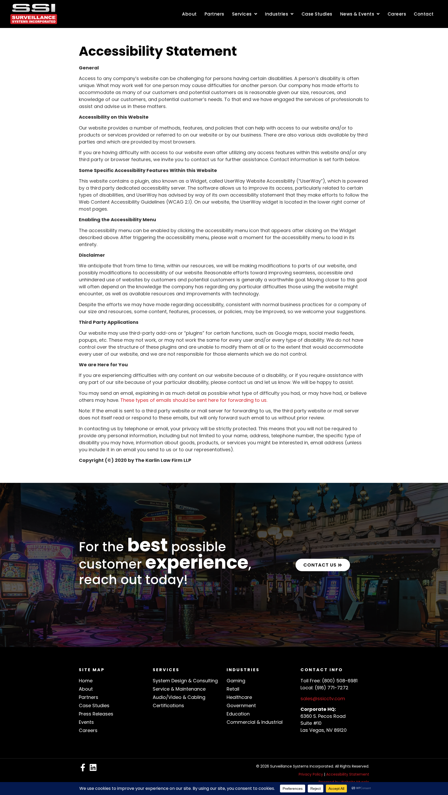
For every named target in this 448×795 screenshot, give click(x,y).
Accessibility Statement (347, 774)
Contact (424, 14)
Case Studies (317, 14)
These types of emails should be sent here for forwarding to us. (195, 400)
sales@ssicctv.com (322, 698)
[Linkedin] (93, 767)
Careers (397, 14)
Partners (214, 14)
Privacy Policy (311, 774)
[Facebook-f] (83, 767)
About (189, 14)
